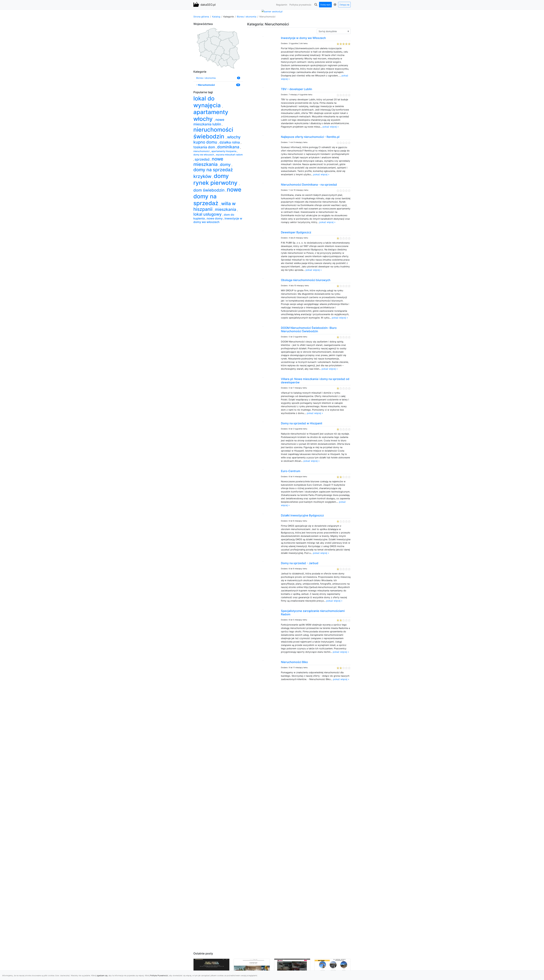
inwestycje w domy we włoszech (217, 220)
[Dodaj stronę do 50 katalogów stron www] (272, 11)
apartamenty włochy (210, 115)
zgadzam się (102, 975)
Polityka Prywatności (159, 975)
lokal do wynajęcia (207, 102)
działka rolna (230, 142)
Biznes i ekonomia (246, 16)
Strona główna (201, 16)
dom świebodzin (209, 190)
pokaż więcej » (331, 126)
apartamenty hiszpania (224, 151)
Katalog (216, 16)
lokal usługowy (208, 214)
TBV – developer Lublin (296, 89)
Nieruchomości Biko (294, 662)
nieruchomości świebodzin (213, 133)
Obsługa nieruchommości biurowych (305, 280)
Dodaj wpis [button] (325, 4)
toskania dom (204, 147)
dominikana (228, 147)
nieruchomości (201, 151)
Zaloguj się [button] (344, 4)
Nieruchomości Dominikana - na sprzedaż (309, 184)
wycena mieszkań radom (229, 154)
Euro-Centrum (290, 471)
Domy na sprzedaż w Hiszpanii (301, 423)
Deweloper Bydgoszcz (296, 232)
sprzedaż (203, 159)
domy (226, 164)
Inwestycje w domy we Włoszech (303, 38)
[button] (315, 4)
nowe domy (215, 218)
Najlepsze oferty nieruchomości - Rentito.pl (310, 137)
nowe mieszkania (208, 161)
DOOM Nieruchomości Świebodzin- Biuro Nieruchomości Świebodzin (309, 329)
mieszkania (226, 209)
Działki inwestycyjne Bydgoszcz (302, 515)
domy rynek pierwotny (216, 179)
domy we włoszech (204, 154)
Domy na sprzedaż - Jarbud (299, 563)
